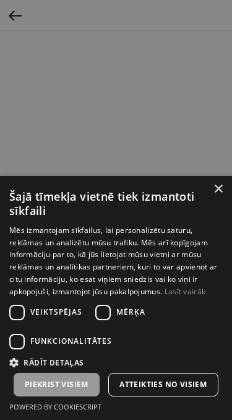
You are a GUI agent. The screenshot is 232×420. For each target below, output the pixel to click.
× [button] (218, 189)
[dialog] (116, 210)
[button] (116, 362)
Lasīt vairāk (185, 291)
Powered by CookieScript (55, 406)
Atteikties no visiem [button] (163, 384)
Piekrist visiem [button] (56, 384)
